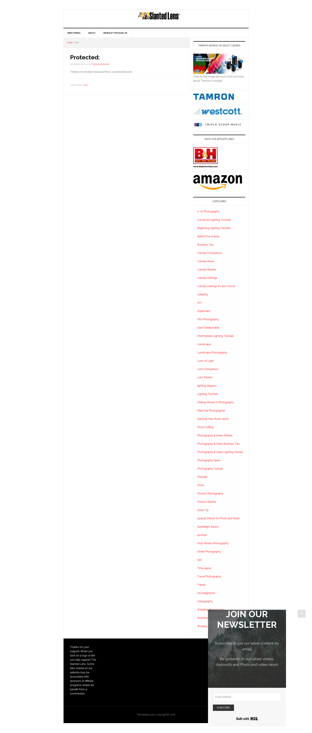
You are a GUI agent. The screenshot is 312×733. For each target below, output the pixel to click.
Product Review (206, 501)
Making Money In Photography (215, 402)
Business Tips (205, 244)
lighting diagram (207, 385)
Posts (200, 485)
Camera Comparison (209, 253)
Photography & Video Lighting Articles (220, 452)
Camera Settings (207, 277)
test (85, 85)
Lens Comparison (207, 369)
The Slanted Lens (159, 19)
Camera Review (206, 269)
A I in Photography (208, 211)
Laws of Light (205, 360)
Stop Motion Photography (213, 543)
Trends (201, 584)
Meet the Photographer (211, 410)
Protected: (85, 57)
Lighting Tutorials (207, 394)
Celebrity (202, 294)
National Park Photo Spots (213, 418)
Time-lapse (204, 568)
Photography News (209, 460)
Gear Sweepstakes (208, 327)
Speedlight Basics (208, 526)
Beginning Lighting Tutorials (214, 228)
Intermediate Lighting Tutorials (215, 335)
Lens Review (205, 377)
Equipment (203, 311)
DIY (199, 302)
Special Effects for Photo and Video (218, 518)
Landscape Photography (212, 352)
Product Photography (210, 493)
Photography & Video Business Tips (218, 443)
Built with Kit (247, 719)
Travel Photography (209, 576)
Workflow (203, 617)
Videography (205, 601)
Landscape (204, 344)
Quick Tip (203, 510)
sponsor (202, 535)
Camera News (205, 261)
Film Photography (208, 319)
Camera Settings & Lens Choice (216, 286)
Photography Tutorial (210, 468)
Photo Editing (205, 427)
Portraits (202, 476)
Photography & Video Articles (215, 435)
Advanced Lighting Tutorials (214, 219)
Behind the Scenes (208, 236)
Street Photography (209, 551)
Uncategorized (206, 593)
